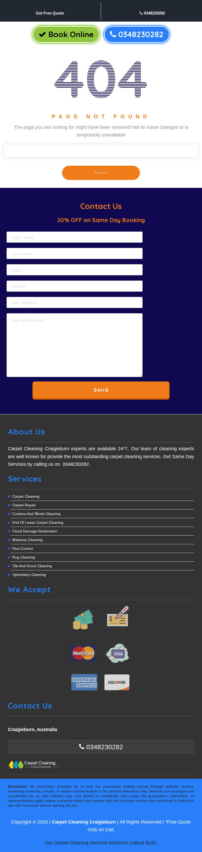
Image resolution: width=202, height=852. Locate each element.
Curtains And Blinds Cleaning (36, 514)
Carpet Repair (24, 505)
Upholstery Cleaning (29, 574)
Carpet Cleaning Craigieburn (84, 822)
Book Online (70, 34)
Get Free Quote (50, 13)
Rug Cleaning (23, 557)
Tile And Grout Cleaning (32, 566)
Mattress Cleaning (27, 540)
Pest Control (22, 548)
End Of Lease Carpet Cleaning (37, 522)
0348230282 (154, 13)
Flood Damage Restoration (34, 531)
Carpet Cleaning (25, 496)
